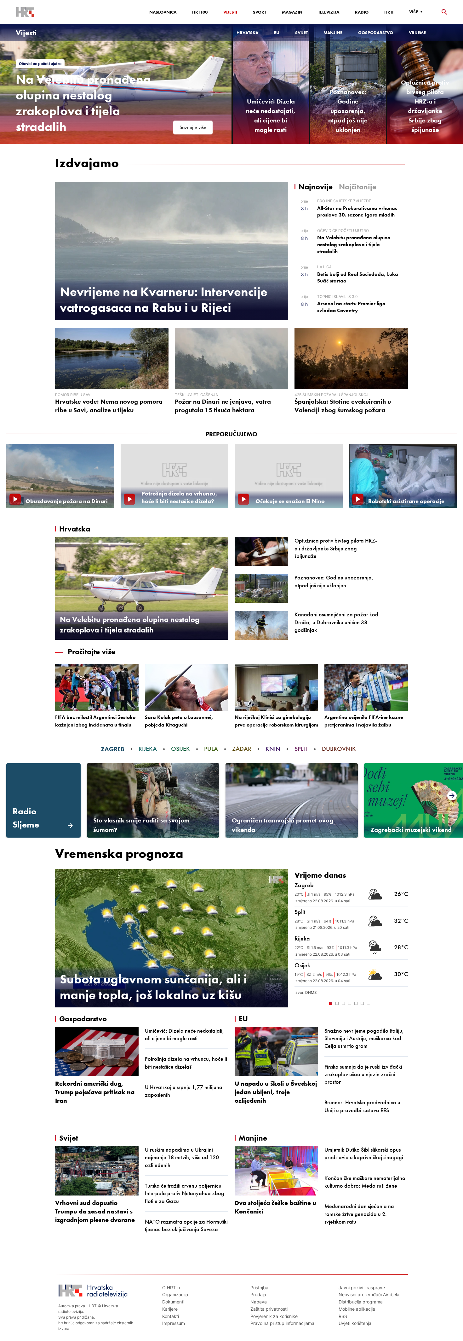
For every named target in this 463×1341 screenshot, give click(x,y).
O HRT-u (171, 1287)
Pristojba (259, 1287)
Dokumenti (173, 1301)
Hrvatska (247, 32)
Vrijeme (417, 32)
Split (301, 749)
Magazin (292, 12)
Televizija (328, 12)
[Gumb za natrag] (297, 1002)
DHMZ (311, 992)
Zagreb (112, 749)
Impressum (173, 1323)
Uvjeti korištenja (355, 1323)
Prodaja (258, 1294)
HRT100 (200, 12)
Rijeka (148, 749)
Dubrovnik (339, 749)
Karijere (170, 1309)
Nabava (258, 1301)
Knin (273, 749)
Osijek (180, 749)
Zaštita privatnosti (269, 1309)
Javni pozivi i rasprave (362, 1287)
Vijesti (230, 12)
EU (276, 32)
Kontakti (170, 1316)
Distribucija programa (361, 1301)
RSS (343, 1316)
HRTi (388, 12)
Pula (211, 749)
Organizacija (175, 1294)
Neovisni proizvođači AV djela (369, 1294)
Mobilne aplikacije (357, 1309)
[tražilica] (444, 12)
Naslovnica (162, 12)
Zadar (241, 749)
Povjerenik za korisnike (274, 1316)
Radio (362, 12)
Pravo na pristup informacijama (282, 1323)
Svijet (301, 32)
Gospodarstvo (375, 32)
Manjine (332, 32)
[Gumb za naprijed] (404, 1002)
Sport (259, 12)
